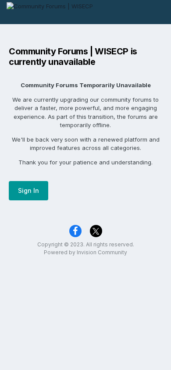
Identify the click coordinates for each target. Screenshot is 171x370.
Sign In (28, 190)
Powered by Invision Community (85, 252)
